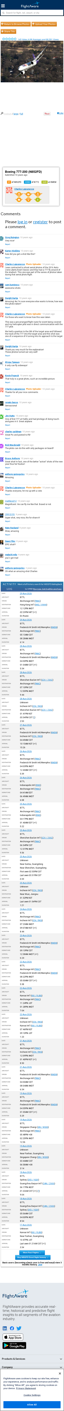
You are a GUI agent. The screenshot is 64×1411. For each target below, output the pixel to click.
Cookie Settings (32, 1395)
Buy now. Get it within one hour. (47, 589)
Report (7, 244)
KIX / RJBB (37, 995)
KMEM (54, 627)
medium (8, 114)
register (40, 221)
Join (40, 1265)
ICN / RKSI (37, 706)
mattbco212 (11, 501)
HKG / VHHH (41, 605)
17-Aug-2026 (26, 1225)
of (32, 182)
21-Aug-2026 (26, 1041)
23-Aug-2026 (26, 935)
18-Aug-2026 (26, 1172)
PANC (37, 601)
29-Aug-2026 (26, 593)
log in (22, 221)
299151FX (10, 514)
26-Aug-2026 (26, 751)
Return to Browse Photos (16, 24)
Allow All (32, 1404)
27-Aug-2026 (26, 725)
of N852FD (14, 182)
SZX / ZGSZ (47, 680)
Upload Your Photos (45, 24)
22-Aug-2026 (26, 962)
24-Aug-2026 (26, 909)
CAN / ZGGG (48, 1183)
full (21, 114)
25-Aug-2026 (26, 804)
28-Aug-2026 (26, 646)
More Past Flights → (32, 1252)
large (15, 114)
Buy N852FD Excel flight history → (32, 1257)
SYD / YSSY (33, 1180)
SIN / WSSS (43, 1127)
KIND (38, 785)
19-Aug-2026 (26, 1093)
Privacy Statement (26, 1388)
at (49, 182)
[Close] (60, 1373)
